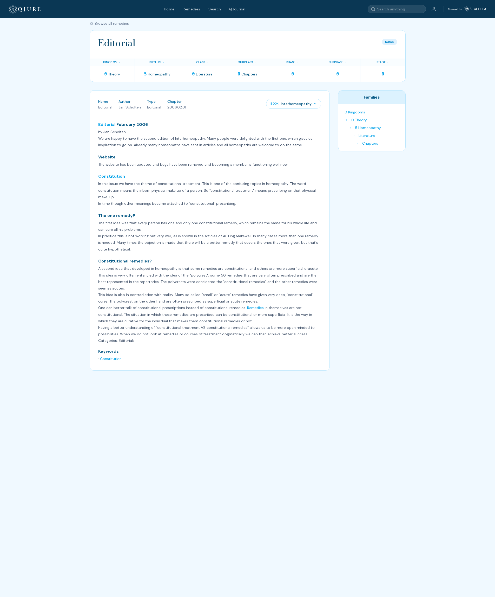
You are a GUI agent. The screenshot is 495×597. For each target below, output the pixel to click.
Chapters (370, 143)
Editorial (106, 124)
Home (169, 9)
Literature (367, 135)
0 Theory (359, 120)
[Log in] (433, 9)
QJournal (237, 9)
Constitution (111, 176)
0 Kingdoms (355, 112)
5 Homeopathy (368, 127)
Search (214, 9)
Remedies (191, 9)
